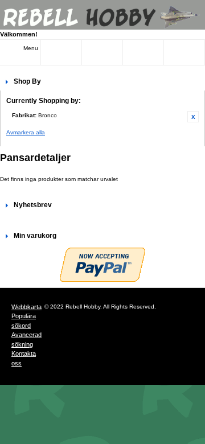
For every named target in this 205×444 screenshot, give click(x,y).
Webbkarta (26, 306)
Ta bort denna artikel (193, 116)
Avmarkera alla (25, 132)
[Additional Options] (102, 265)
